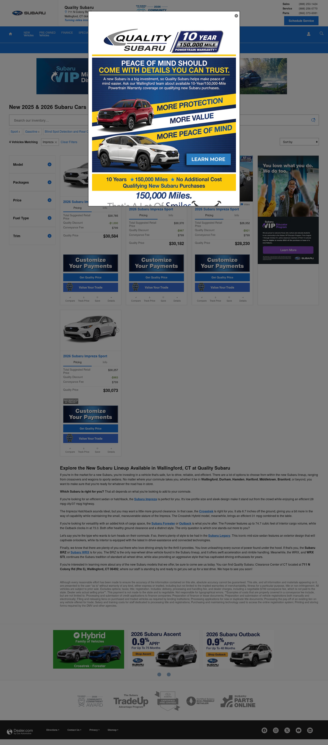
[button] (236, 15)
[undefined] (164, 120)
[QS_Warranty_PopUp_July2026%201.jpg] (164, 121)
